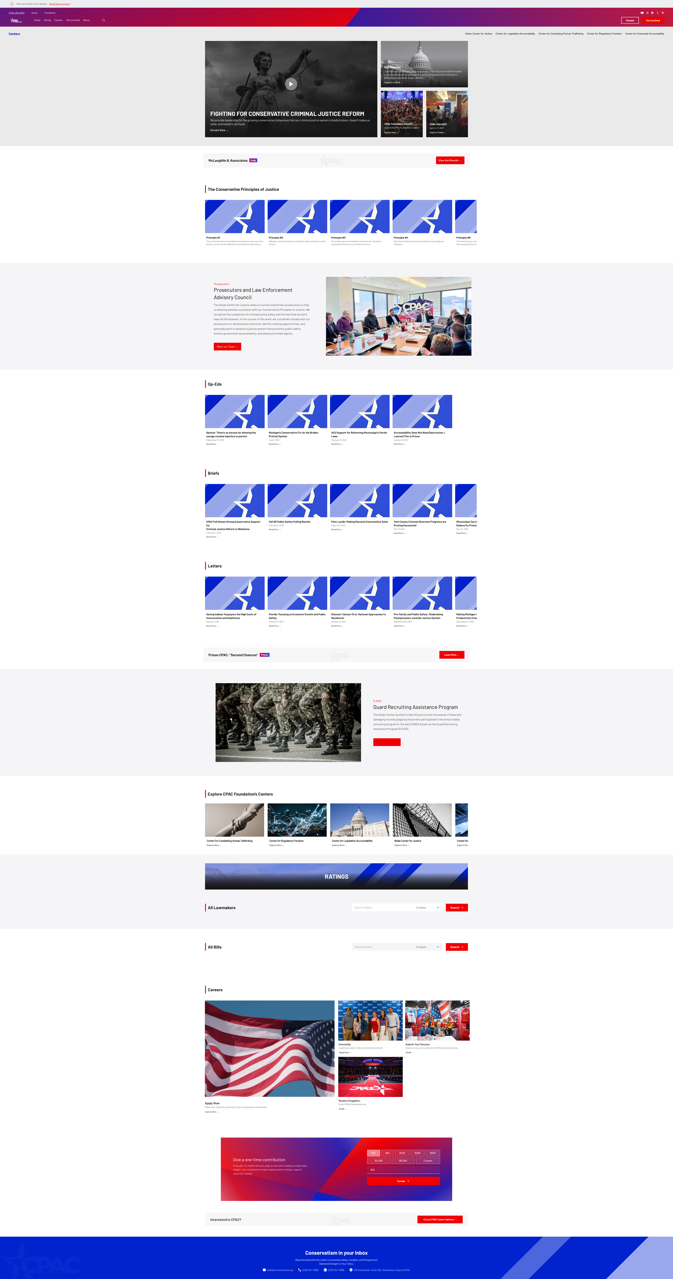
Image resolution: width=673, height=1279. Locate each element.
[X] (657, 12)
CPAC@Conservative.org (355, 1198)
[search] (291, 84)
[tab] (373, 1246)
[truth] (662, 12)
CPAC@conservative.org (446, 1141)
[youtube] (642, 12)
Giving (34, 12)
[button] (103, 20)
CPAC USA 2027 (16, 12)
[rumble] (652, 12)
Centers (14, 34)
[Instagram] (647, 12)
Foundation (50, 12)
